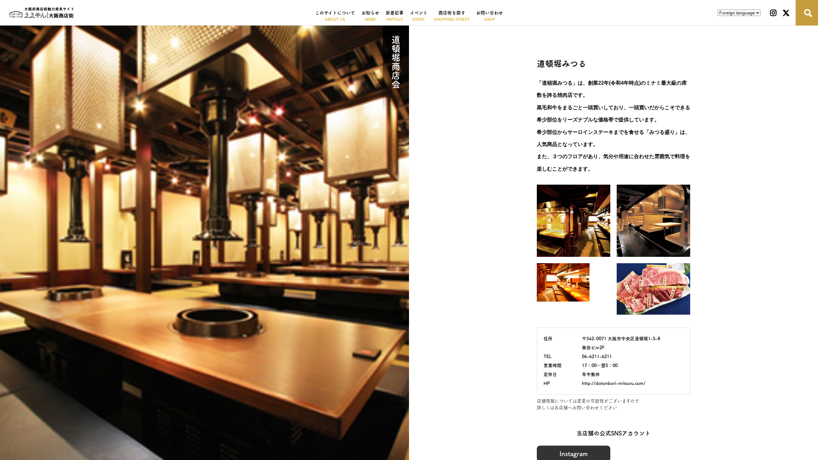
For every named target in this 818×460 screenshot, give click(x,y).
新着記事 (395, 13)
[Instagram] (773, 13)
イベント (419, 13)
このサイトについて (335, 13)
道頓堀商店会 (395, 62)
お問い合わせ (489, 13)
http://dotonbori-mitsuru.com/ (613, 383)
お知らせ (370, 13)
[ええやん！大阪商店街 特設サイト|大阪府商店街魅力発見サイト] (41, 12)
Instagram (573, 453)
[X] (786, 13)
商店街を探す (451, 13)
